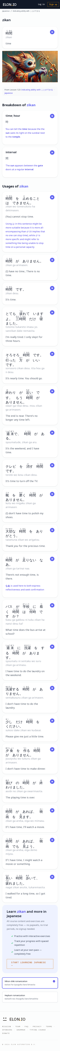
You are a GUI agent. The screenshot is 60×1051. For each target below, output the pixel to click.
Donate (6, 1033)
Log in (41, 4)
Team (17, 1026)
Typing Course (38, 1030)
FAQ (26, 1026)
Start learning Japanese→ (28, 964)
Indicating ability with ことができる (26, 11)
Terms (49, 1026)
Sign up (53, 4)
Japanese (6, 11)
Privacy (37, 1026)
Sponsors (7, 1030)
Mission (6, 1026)
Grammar (21, 1030)
